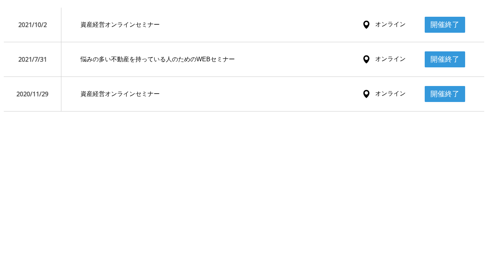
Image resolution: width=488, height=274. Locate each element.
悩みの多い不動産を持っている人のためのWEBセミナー (157, 59)
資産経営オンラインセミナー (120, 24)
